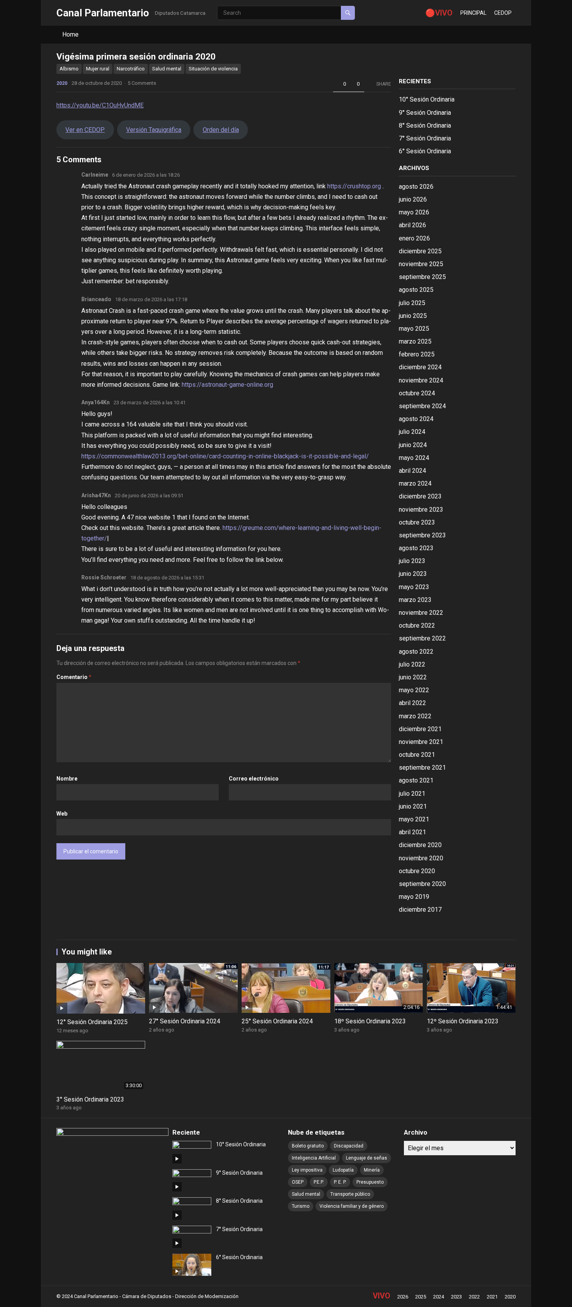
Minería (372, 1170)
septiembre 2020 (422, 884)
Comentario (73, 677)
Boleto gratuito (308, 1146)
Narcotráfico (131, 69)
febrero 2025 (417, 354)
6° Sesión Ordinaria (425, 151)
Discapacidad (348, 1146)
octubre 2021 (417, 754)
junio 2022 (413, 677)
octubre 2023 (417, 522)
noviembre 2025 (421, 264)
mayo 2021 (414, 819)
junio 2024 (413, 445)
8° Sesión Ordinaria (425, 125)
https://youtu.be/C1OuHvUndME (100, 105)
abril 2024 (412, 470)
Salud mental (166, 69)
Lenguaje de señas (366, 1158)
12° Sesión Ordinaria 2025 (92, 1022)
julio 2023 (412, 561)
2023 (456, 1297)
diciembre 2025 (420, 251)
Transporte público (350, 1194)
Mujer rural (97, 69)
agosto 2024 (416, 419)
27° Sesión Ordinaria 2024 (184, 1021)
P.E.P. (319, 1182)
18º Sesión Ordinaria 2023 (370, 1021)
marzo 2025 (415, 341)
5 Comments (142, 83)
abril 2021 (412, 832)
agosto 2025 (416, 289)
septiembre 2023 (422, 535)
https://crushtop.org (354, 186)
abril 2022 (412, 703)
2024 (438, 1297)
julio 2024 (412, 431)
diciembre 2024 (420, 367)
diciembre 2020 (420, 845)
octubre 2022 (417, 625)
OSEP (298, 1182)
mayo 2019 (414, 896)
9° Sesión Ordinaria (425, 112)
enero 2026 (414, 238)
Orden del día (221, 129)
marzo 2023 (415, 600)
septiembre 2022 (422, 638)
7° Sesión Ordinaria (425, 138)
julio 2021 (412, 793)
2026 (402, 1297)
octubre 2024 (417, 393)
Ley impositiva (307, 1170)
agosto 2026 (416, 186)
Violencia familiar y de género (351, 1206)
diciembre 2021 (420, 729)
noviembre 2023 (421, 509)
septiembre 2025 (422, 277)
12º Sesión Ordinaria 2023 (462, 1021)
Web (61, 814)
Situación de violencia (213, 69)
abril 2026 (412, 225)
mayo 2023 (414, 587)
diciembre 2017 (420, 909)
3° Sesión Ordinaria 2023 (90, 1099)
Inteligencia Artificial (314, 1158)
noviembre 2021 (421, 742)
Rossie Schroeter (103, 577)
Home (70, 34)
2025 (420, 1297)
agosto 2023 (416, 548)
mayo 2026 (414, 212)
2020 (61, 83)
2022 (474, 1297)
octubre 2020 (417, 871)
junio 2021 (413, 806)
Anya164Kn (95, 402)
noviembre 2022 (421, 612)
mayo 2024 (414, 457)
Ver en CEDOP (85, 129)
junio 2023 (413, 573)
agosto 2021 (416, 780)
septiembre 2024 (422, 406)
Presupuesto (370, 1182)
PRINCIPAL (473, 13)
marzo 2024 (415, 483)
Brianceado (96, 299)
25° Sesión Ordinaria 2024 (277, 1021)
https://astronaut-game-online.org (227, 384)
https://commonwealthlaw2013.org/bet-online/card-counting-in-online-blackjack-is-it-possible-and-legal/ (225, 456)
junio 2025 (413, 315)
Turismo (300, 1206)
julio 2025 (412, 303)
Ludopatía (343, 1170)
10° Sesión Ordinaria (426, 99)
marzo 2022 (415, 716)
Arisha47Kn (96, 495)
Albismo (69, 69)
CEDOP (503, 13)
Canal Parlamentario (102, 13)
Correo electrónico (254, 778)
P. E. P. (340, 1182)
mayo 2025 (414, 328)
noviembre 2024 (421, 380)
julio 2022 (412, 664)
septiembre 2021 (422, 767)
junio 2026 (413, 199)
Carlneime (94, 175)
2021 (492, 1297)
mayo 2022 (414, 690)
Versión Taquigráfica (153, 129)
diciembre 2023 (420, 496)
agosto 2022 (416, 651)
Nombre (66, 778)
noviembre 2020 (421, 858)
